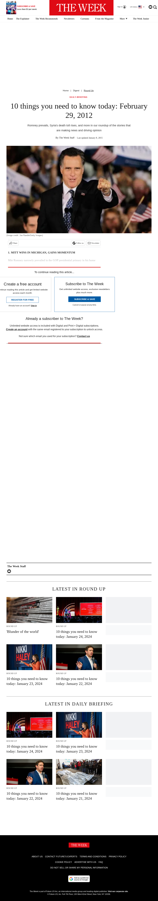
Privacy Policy (117, 856)
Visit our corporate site (118, 891)
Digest (76, 90)
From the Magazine (104, 19)
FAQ (101, 862)
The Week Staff (66, 137)
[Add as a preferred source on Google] (79, 878)
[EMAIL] (9, 571)
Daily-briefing (78, 97)
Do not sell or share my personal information (79, 867)
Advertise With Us (85, 862)
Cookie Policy (63, 862)
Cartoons (85, 19)
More (122, 19)
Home (66, 90)
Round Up (89, 90)
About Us (37, 856)
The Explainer (22, 19)
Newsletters (69, 19)
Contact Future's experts (61, 856)
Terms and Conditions (93, 856)
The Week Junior (141, 19)
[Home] (10, 19)
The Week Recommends (46, 19)
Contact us (83, 336)
